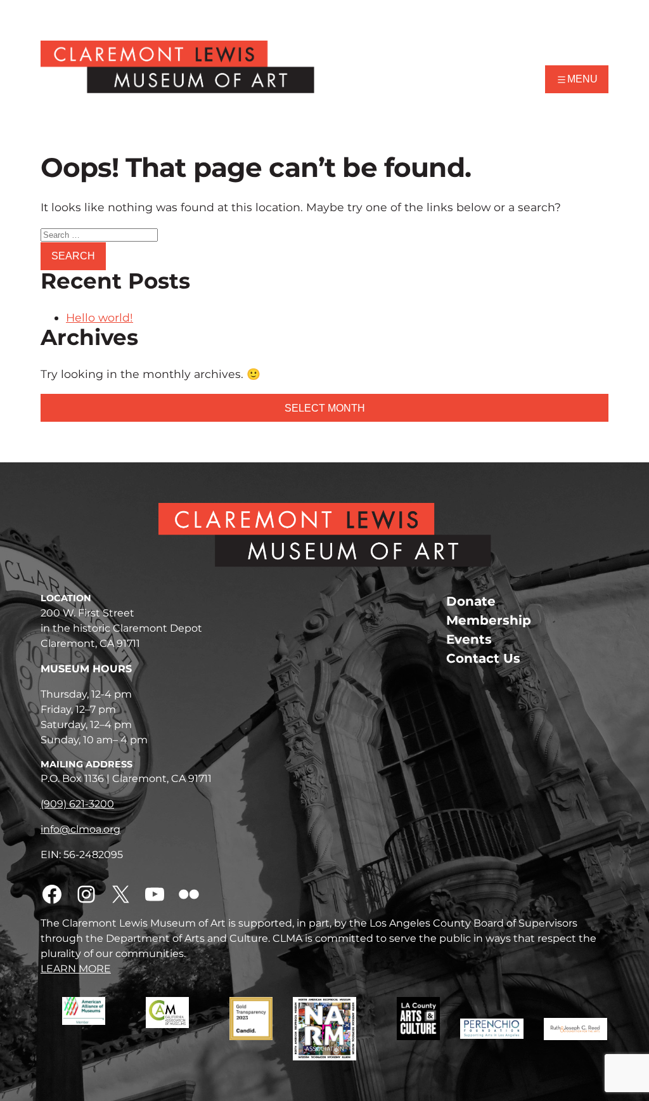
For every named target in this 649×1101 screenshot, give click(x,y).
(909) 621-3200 (77, 804)
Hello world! (99, 317)
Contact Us (483, 658)
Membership (488, 620)
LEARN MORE (76, 969)
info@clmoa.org (80, 829)
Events (469, 639)
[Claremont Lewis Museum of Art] (177, 67)
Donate (471, 601)
